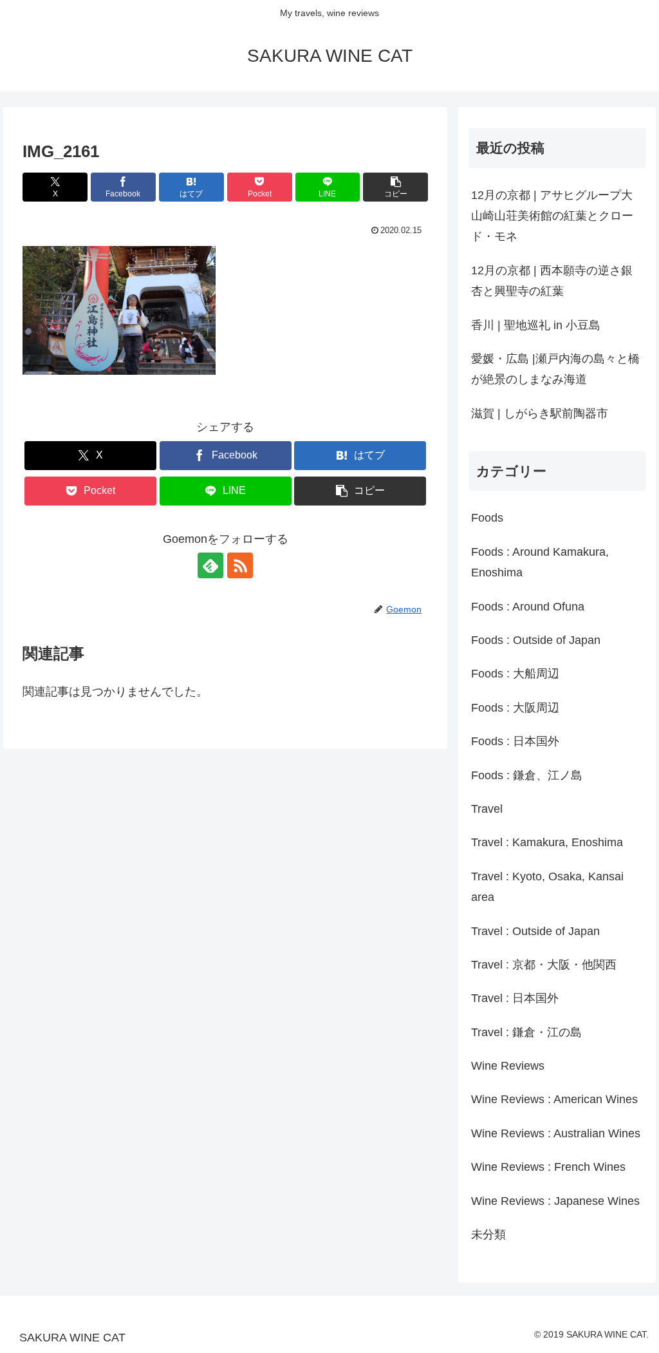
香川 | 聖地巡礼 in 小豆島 (535, 325)
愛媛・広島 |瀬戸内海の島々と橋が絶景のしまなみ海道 (555, 369)
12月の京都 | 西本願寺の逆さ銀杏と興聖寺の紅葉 (552, 281)
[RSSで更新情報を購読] (240, 565)
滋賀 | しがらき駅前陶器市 (539, 413)
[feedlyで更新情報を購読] (210, 565)
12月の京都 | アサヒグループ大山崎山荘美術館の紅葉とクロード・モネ (552, 216)
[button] (395, 187)
